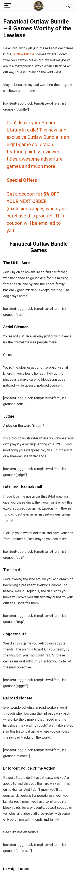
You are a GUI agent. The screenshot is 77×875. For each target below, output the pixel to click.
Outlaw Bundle (23, 54)
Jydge (8, 416)
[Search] (68, 6)
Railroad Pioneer (17, 698)
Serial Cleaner (15, 327)
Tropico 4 (11, 570)
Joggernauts (15, 634)
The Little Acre (16, 262)
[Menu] (8, 6)
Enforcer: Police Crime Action (29, 768)
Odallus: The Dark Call (22, 487)
